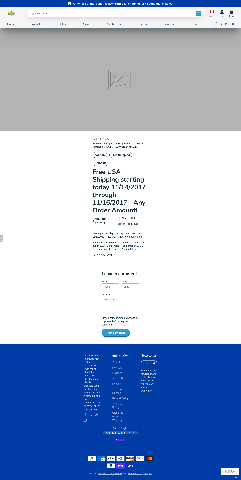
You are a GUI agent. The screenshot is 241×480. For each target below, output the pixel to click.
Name (104, 281)
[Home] (11, 13)
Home (11, 24)
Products (35, 24)
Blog (63, 24)
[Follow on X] (221, 23)
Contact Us (114, 24)
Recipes (86, 24)
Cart (231, 13)
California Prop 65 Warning (117, 416)
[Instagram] (232, 23)
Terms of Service (117, 391)
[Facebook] (216, 23)
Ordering (142, 24)
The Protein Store (107, 473)
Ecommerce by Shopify (140, 473)
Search (116, 362)
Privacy (194, 24)
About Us (117, 378)
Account (221, 13)
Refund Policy (120, 398)
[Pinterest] (226, 23)
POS (119, 473)
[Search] (198, 13)
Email (124, 281)
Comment (106, 294)
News (106, 139)
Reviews (169, 24)
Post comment (116, 333)
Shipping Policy (117, 405)
